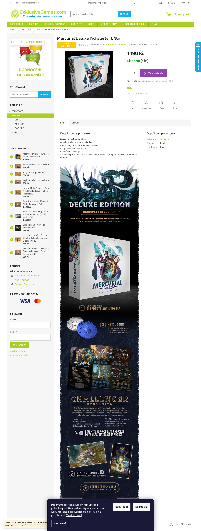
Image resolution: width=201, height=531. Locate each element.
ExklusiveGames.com (25, 284)
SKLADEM (16, 115)
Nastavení (60, 523)
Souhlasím (141, 507)
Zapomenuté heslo (19, 355)
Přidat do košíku (156, 73)
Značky (15, 132)
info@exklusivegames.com (28, 275)
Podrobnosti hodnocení (117, 44)
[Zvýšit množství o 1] (138, 71)
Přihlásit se (19, 345)
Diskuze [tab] (75, 122)
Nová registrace (17, 351)
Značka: (145, 44)
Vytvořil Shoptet (183, 524)
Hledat (124, 14)
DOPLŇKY (19, 128)
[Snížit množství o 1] (138, 75)
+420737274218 (22, 280)
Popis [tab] (63, 122)
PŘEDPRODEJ (18, 111)
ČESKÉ (18, 119)
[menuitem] (16, 24)
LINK (129, 87)
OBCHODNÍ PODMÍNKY (97, 3)
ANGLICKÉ (19, 124)
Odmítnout (121, 507)
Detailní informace (135, 93)
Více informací (74, 515)
